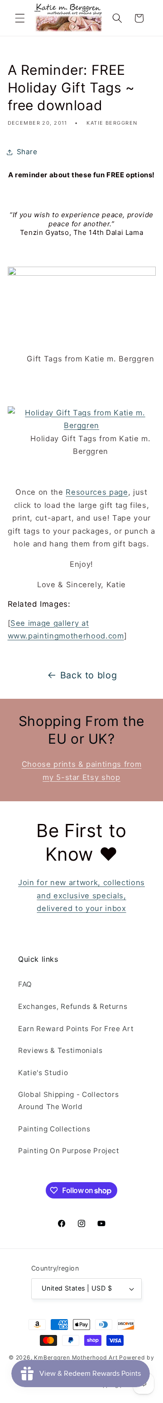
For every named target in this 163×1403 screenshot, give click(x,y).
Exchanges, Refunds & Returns (72, 1006)
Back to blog (88, 675)
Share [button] (27, 151)
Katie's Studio (43, 1072)
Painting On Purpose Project (69, 1150)
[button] (20, 18)
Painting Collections (54, 1129)
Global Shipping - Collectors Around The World (68, 1100)
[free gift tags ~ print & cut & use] (82, 425)
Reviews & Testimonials (60, 1050)
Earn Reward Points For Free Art (76, 1028)
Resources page (97, 492)
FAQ (25, 984)
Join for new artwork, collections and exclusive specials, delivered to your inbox (81, 895)
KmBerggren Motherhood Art (75, 1357)
